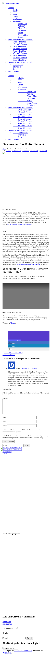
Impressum (7, 622)
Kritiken (11, 8)
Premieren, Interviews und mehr (20, 62)
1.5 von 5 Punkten (20, 44)
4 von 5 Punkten (19, 55)
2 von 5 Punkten (19, 46)
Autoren (5, 454)
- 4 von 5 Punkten (22, 123)
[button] (14, 340)
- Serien (18, 85)
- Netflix (25, 101)
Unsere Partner (7, 452)
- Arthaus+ (26, 94)
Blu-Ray (16, 10)
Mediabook (17, 19)
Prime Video (23, 35)
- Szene (18, 137)
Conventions (18, 64)
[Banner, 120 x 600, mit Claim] (10, 612)
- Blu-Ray (19, 78)
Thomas (8, 151)
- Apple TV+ (27, 92)
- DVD (17, 80)
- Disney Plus (27, 96)
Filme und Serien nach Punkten (20, 39)
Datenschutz (7, 624)
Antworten (34, 368)
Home (4, 149)
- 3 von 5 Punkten (22, 119)
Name (5, 417)
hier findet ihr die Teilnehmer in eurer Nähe (19, 224)
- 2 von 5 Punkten (22, 114)
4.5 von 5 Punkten (20, 58)
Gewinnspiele (13, 71)
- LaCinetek (26, 98)
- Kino (17, 82)
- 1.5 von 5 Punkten (22, 112)
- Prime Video (27, 103)
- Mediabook (20, 87)
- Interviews (19, 135)
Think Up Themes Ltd (23, 650)
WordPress (7, 653)
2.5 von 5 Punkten (20, 49)
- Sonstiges (26, 105)
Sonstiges (21, 37)
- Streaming (19, 89)
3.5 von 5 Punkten (20, 53)
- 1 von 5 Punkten (22, 110)
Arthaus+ (21, 26)
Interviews (17, 67)
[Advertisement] (19, 493)
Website (5, 425)
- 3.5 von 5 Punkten (22, 121)
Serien (15, 17)
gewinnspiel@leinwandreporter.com (28, 264)
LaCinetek (22, 30)
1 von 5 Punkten (19, 42)
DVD (15, 12)
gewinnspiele (43, 151)
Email (5, 421)
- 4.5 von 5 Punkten (22, 126)
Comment (5, 398)
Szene (15, 69)
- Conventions (20, 132)
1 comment (25, 151)
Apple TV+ (22, 23)
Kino (15, 14)
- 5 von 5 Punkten (22, 128)
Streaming (17, 21)
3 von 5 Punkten (19, 51)
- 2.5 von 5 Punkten (22, 117)
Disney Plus (22, 28)
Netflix (20, 33)
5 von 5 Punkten (19, 60)
